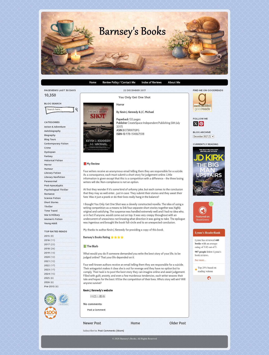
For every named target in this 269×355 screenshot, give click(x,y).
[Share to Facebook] (100, 296)
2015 (47, 236)
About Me (174, 82)
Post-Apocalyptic (53, 185)
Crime (47, 147)
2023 (47, 269)
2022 (47, 265)
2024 (47, 273)
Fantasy (48, 156)
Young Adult (50, 223)
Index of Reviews (152, 82)
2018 (47, 248)
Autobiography (52, 131)
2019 (47, 252)
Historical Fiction (53, 160)
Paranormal (50, 181)
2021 (47, 261)
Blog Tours (50, 139)
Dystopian (49, 152)
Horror (48, 164)
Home (92, 82)
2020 (47, 257)
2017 (47, 244)
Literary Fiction (52, 173)
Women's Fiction (53, 219)
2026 (47, 282)
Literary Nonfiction (54, 177)
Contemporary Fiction (56, 143)
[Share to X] (97, 296)
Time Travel (51, 210)
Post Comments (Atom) (111, 330)
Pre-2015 (49, 286)
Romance (49, 194)
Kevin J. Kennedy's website (98, 290)
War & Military (52, 215)
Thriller (48, 206)
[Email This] (91, 296)
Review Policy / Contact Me (119, 82)
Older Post (178, 323)
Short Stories (51, 202)
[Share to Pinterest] (103, 296)
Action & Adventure (55, 126)
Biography (49, 135)
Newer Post (92, 323)
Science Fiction (52, 198)
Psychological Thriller (56, 189)
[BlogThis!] (94, 296)
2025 (47, 278)
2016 (47, 240)
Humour (48, 168)
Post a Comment (96, 309)
